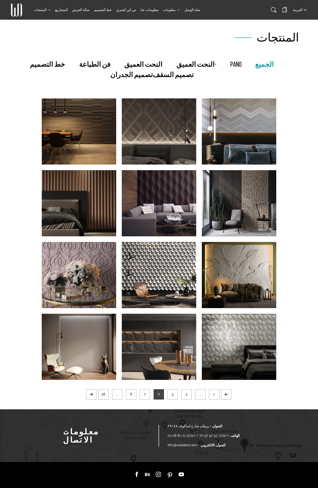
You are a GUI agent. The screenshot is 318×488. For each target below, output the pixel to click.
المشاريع (61, 10)
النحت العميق (143, 64)
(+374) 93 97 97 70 (212, 436)
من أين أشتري (126, 10)
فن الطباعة (95, 64)
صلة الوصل (192, 10)
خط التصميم (103, 10)
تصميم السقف (173, 75)
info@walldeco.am (182, 445)
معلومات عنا (150, 10)
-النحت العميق (196, 64)
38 (103, 394)
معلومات (169, 10)
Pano (235, 64)
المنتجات (40, 10)
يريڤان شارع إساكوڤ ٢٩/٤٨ (188, 426)
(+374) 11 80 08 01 (182, 436)
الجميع (264, 64)
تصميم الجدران (131, 75)
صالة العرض (81, 10)
